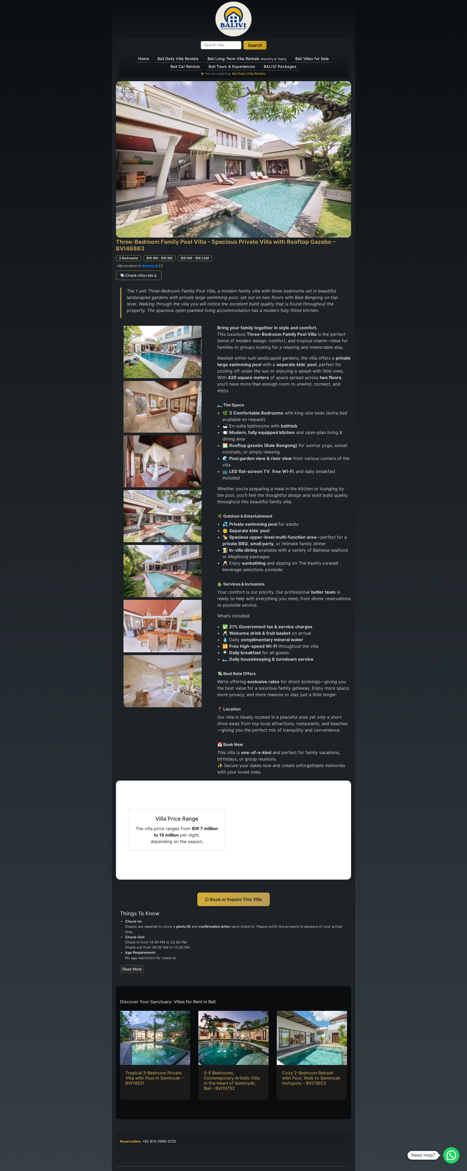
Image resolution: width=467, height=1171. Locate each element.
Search (255, 45)
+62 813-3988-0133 (159, 1141)
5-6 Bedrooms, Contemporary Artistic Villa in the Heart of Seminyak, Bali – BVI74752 (232, 1080)
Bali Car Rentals (185, 66)
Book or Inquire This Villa (235, 899)
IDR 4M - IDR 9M (159, 258)
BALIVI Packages (280, 66)
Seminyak (150, 266)
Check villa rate (139, 275)
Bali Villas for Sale (312, 58)
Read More (132, 969)
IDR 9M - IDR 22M (195, 258)
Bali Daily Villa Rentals (178, 58)
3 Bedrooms (128, 258)
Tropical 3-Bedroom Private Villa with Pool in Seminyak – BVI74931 (154, 1078)
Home (143, 58)
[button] (451, 1155)
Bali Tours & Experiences (232, 66)
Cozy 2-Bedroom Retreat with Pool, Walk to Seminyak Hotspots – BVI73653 (311, 1078)
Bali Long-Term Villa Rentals (247, 58)
